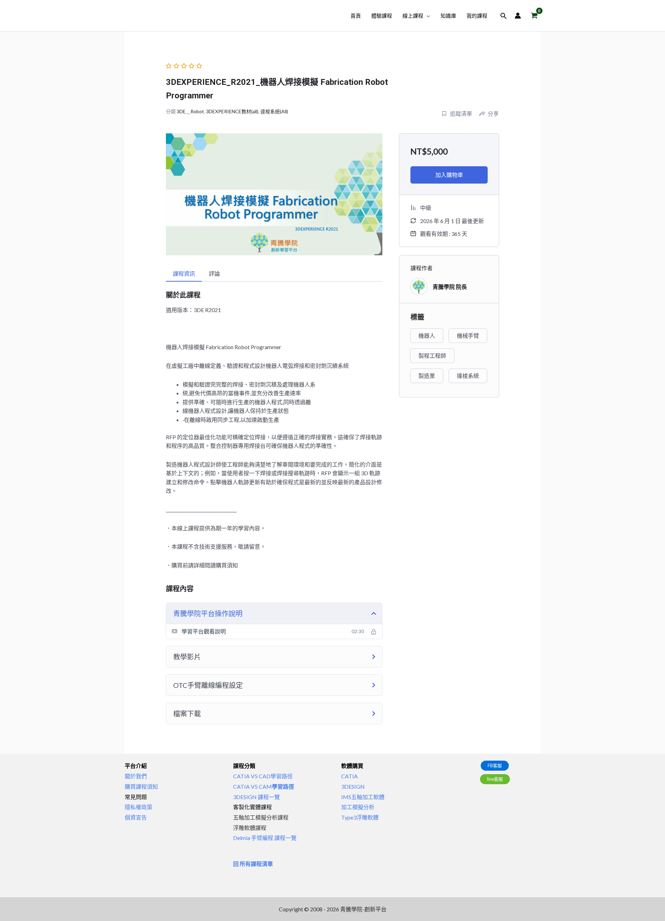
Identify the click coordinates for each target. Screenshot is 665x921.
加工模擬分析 (357, 807)
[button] (426, 15)
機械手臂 (468, 335)
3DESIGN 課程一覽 (256, 797)
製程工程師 (432, 355)
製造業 (426, 375)
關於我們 (136, 776)
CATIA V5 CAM (263, 786)
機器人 (426, 335)
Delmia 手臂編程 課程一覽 (264, 837)
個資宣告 (136, 817)
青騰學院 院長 (450, 286)
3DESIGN (353, 786)
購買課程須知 (141, 786)
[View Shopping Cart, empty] (534, 16)
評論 (214, 273)
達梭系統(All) (274, 111)
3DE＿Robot (190, 111)
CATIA (349, 776)
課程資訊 (184, 273)
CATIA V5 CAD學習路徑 (263, 776)
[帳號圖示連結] (518, 15)
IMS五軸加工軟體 (362, 797)
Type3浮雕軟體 (360, 817)
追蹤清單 (461, 113)
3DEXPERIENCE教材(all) (232, 111)
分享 (493, 113)
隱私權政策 (138, 807)
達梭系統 (468, 375)
